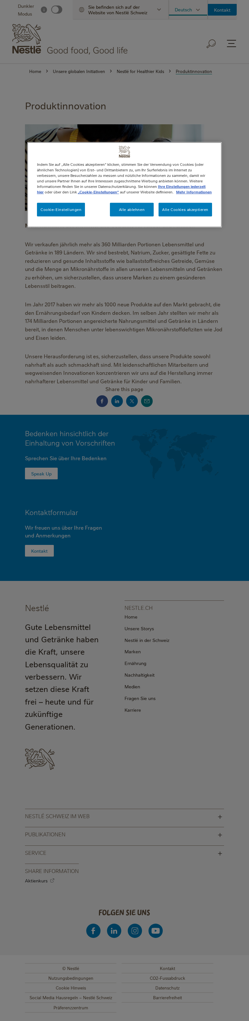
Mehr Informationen (194, 192)
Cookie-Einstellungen (61, 209)
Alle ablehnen (132, 209)
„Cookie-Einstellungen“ (98, 192)
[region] (124, 185)
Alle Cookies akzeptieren (185, 209)
